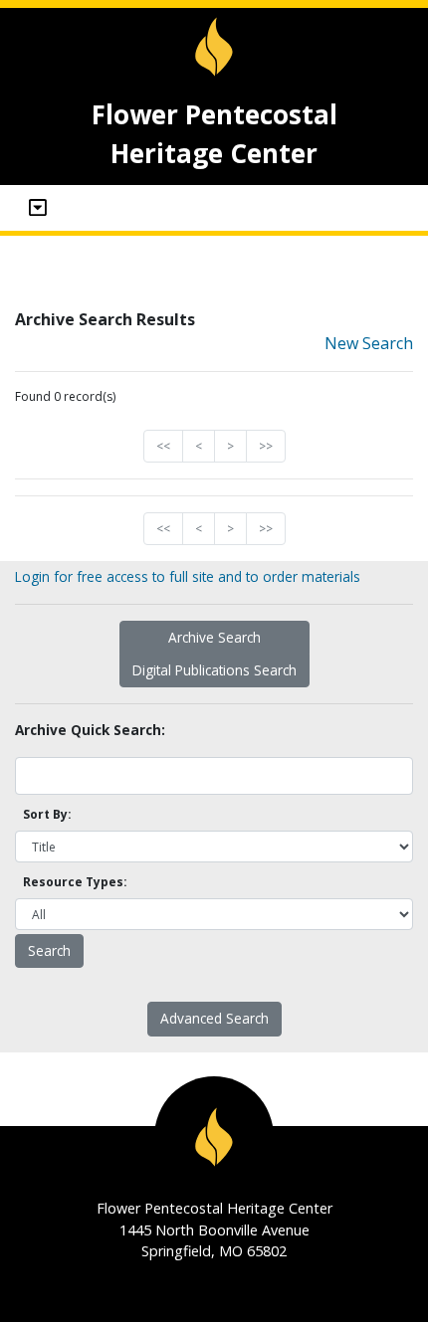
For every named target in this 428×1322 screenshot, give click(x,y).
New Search (368, 343)
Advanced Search (214, 1018)
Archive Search (214, 637)
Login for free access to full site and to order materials (187, 576)
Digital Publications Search (214, 670)
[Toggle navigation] (38, 208)
